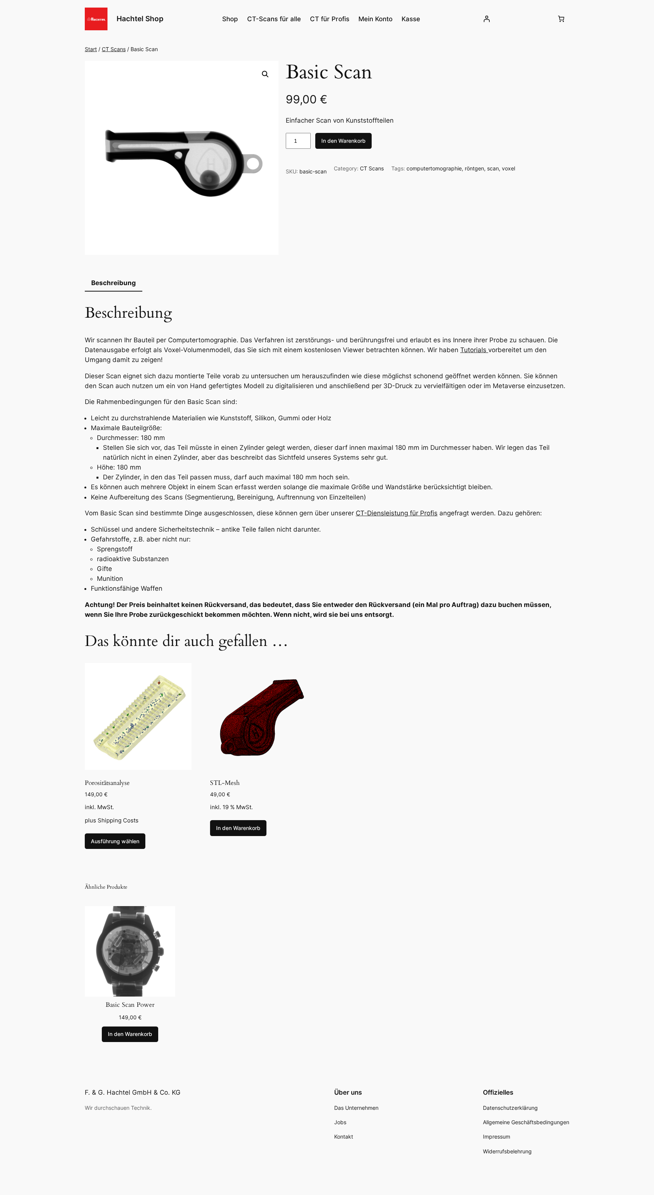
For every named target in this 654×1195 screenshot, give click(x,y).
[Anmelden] (487, 19)
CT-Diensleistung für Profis (397, 513)
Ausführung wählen (115, 841)
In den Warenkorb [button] (238, 828)
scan (493, 168)
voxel (508, 168)
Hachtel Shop (140, 18)
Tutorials (474, 350)
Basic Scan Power (130, 1005)
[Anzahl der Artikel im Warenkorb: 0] (561, 19)
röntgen (474, 168)
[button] (265, 74)
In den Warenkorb (343, 140)
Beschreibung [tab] (113, 283)
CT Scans (114, 49)
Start (91, 49)
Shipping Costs (118, 820)
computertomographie (434, 168)
